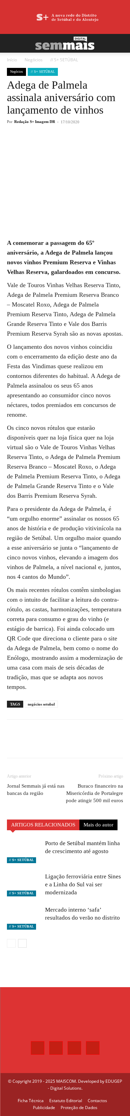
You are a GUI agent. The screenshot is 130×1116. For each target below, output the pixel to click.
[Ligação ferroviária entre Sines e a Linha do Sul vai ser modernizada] (24, 884)
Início (12, 60)
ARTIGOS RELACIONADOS (43, 824)
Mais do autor (98, 824)
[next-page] (22, 943)
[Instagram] (56, 1048)
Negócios (34, 60)
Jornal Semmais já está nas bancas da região (35, 789)
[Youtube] (92, 1048)
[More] (84, 147)
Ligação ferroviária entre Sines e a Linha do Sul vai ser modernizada (83, 884)
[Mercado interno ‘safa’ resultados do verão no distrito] (24, 918)
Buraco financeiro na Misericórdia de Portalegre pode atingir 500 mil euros (94, 793)
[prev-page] (11, 943)
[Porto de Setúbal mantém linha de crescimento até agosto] (24, 851)
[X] (52, 147)
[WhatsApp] (68, 147)
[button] (12, 43)
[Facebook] (36, 147)
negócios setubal (41, 704)
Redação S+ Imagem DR (34, 121)
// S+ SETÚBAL (64, 60)
